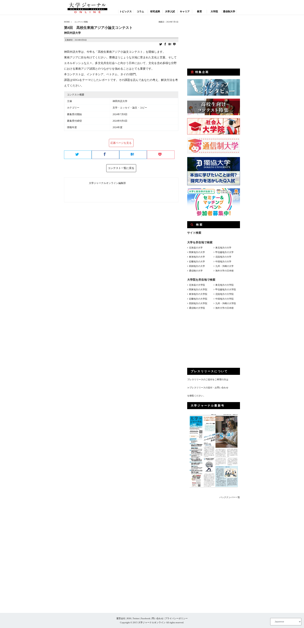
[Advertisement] (213, 42)
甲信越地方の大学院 (225, 289)
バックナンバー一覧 (229, 497)
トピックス (125, 11)
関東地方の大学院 (198, 289)
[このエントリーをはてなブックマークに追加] (169, 44)
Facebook (145, 618)
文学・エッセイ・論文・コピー (130, 107)
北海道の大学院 (197, 285)
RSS (129, 618)
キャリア (185, 11)
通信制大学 (229, 11)
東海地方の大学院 (198, 294)
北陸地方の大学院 (224, 294)
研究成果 (155, 11)
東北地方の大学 (223, 247)
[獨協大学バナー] (213, 184)
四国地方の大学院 (198, 303)
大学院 (214, 11)
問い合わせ (157, 618)
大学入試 (170, 11)
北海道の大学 (196, 247)
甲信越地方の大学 (224, 252)
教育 (199, 11)
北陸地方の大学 (223, 256)
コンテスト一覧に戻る (121, 168)
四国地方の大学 (197, 266)
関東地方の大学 (197, 252)
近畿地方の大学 (197, 261)
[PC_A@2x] (213, 215)
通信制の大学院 (197, 308)
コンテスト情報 (81, 22)
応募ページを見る (121, 143)
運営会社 (120, 618)
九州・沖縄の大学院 (225, 303)
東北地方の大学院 (224, 285)
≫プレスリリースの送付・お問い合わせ (207, 387)
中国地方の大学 (223, 261)
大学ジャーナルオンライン (152, 622)
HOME (67, 22)
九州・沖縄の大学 (224, 266)
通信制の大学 (196, 270)
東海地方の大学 (197, 256)
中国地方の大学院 (224, 298)
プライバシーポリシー (176, 618)
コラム (140, 11)
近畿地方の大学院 (198, 298)
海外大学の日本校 (224, 270)
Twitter (136, 618)
